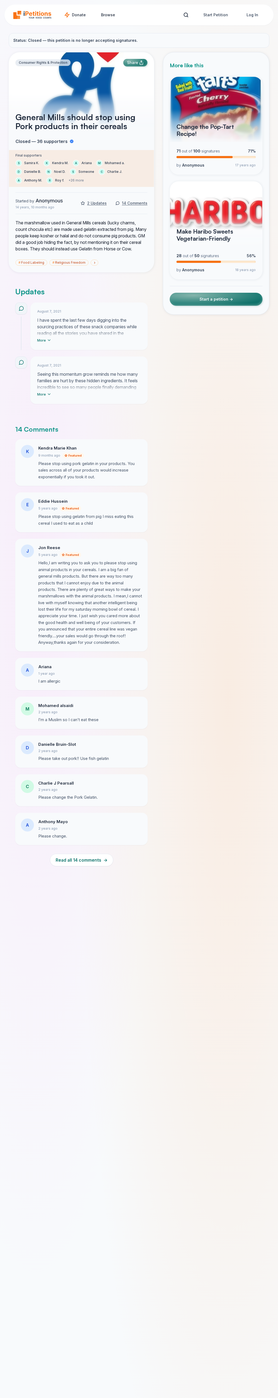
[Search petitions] (185, 15)
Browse (108, 14)
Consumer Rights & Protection (43, 62)
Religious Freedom (69, 262)
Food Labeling (31, 262)
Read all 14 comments (82, 860)
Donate (79, 14)
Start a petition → (216, 299)
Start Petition (215, 14)
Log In (252, 14)
